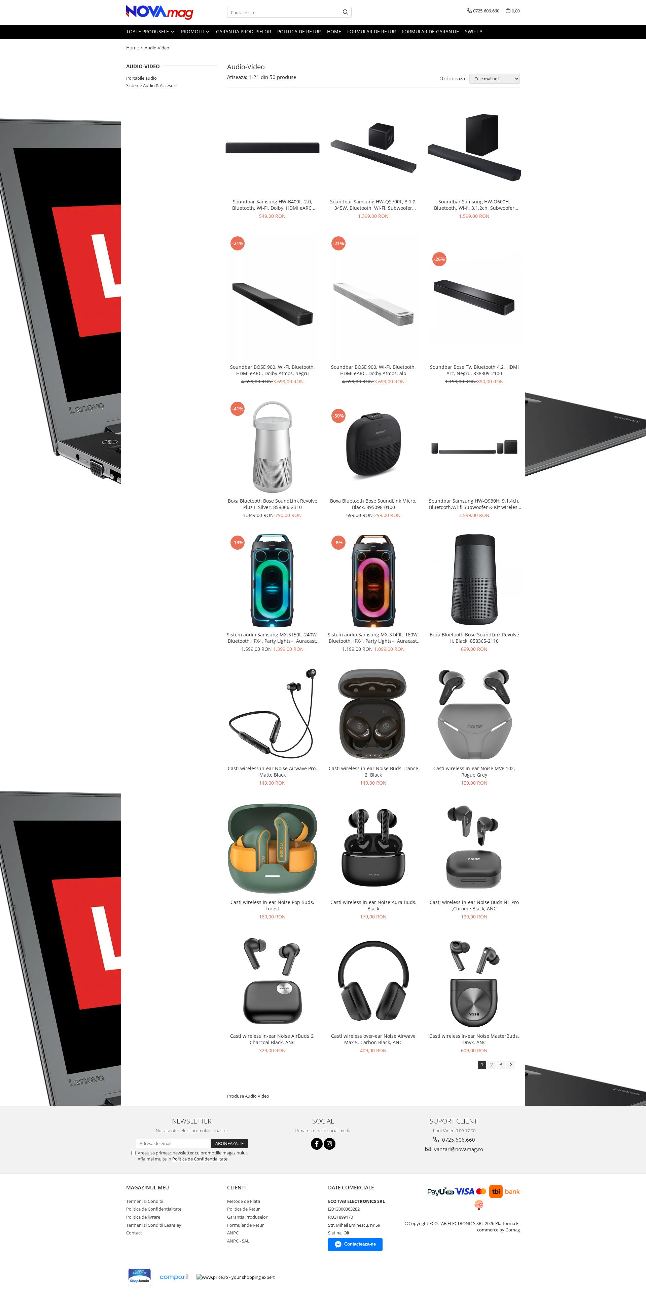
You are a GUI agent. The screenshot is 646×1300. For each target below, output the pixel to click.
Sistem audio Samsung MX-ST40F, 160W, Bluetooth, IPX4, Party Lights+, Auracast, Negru (373, 637)
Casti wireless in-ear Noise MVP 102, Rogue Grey (474, 771)
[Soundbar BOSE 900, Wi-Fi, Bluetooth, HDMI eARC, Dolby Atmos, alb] (373, 297)
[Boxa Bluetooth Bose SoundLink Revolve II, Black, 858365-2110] (474, 581)
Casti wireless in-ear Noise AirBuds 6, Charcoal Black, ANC (272, 1039)
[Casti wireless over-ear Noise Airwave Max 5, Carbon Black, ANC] (373, 982)
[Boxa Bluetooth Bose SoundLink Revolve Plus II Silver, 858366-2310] (272, 447)
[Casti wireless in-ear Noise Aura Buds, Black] (373, 848)
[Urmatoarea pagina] (510, 1065)
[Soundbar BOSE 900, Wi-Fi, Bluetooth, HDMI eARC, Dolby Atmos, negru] (272, 297)
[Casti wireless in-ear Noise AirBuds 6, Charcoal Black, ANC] (272, 982)
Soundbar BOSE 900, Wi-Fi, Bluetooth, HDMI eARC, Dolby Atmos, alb (373, 370)
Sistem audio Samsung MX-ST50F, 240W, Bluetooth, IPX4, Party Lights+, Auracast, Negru (272, 637)
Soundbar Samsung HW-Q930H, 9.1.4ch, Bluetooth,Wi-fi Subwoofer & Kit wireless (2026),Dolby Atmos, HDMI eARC (474, 504)
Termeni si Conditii (144, 1201)
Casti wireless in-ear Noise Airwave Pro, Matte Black (272, 771)
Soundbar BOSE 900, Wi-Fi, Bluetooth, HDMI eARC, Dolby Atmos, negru (272, 370)
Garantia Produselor (243, 31)
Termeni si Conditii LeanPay (153, 1225)
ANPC (233, 1233)
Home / (135, 47)
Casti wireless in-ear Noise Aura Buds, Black (373, 905)
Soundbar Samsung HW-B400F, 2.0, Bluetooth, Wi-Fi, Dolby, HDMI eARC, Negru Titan (272, 204)
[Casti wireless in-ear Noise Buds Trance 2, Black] (373, 715)
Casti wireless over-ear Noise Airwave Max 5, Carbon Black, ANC (373, 1039)
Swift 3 (473, 31)
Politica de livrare (143, 1217)
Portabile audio (141, 78)
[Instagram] (329, 1144)
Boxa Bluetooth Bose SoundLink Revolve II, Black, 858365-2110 (474, 637)
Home (334, 31)
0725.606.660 (458, 1139)
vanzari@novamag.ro (458, 1149)
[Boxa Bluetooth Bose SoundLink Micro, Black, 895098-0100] (373, 447)
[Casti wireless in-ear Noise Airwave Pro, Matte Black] (272, 715)
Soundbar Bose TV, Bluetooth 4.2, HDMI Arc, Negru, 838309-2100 (474, 370)
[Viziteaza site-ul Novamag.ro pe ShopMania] (139, 1277)
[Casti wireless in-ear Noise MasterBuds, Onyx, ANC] (474, 982)
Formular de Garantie (430, 31)
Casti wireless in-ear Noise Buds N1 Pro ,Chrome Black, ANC (474, 905)
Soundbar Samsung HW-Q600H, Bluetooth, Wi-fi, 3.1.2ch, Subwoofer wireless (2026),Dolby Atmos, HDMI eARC (474, 204)
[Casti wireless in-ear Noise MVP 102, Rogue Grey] (474, 715)
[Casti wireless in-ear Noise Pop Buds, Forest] (272, 848)
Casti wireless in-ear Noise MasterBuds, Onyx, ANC (474, 1039)
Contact (134, 1233)
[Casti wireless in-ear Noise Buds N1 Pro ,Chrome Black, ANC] (474, 848)
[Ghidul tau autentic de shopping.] (174, 1277)
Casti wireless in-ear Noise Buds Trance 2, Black (373, 771)
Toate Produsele (148, 31)
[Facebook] (317, 1144)
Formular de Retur (371, 31)
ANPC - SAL (238, 1241)
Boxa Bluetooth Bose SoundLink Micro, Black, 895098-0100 (373, 504)
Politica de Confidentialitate (199, 1159)
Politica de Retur (299, 31)
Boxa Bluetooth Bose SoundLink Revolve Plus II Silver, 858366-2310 (272, 504)
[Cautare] (345, 12)
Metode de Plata (243, 1201)
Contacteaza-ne (360, 1244)
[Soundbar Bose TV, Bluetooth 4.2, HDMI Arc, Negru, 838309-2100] (474, 297)
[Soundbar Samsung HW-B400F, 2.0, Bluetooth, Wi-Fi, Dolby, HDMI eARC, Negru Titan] (272, 148)
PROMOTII (193, 31)
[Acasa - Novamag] (159, 12)
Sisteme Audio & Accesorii (151, 85)
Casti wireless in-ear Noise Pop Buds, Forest (272, 905)
